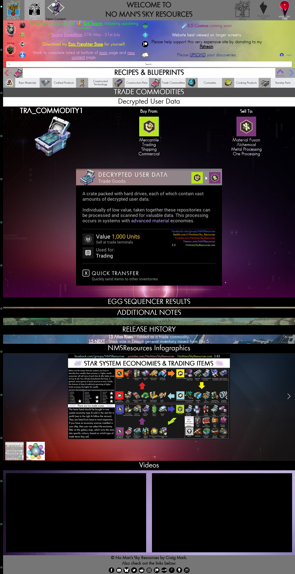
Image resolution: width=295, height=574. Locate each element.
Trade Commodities (173, 82)
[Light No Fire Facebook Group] (172, 570)
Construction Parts (137, 82)
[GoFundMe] (164, 570)
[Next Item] (289, 396)
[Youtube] (119, 570)
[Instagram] (149, 570)
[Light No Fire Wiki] (179, 570)
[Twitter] (134, 570)
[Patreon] (157, 570)
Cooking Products (246, 82)
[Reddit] (142, 570)
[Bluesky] (127, 570)
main (103, 52)
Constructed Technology (100, 83)
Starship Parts (283, 82)
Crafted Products (64, 82)
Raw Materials (27, 82)
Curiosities (210, 82)
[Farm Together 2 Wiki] (187, 570)
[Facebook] (111, 570)
